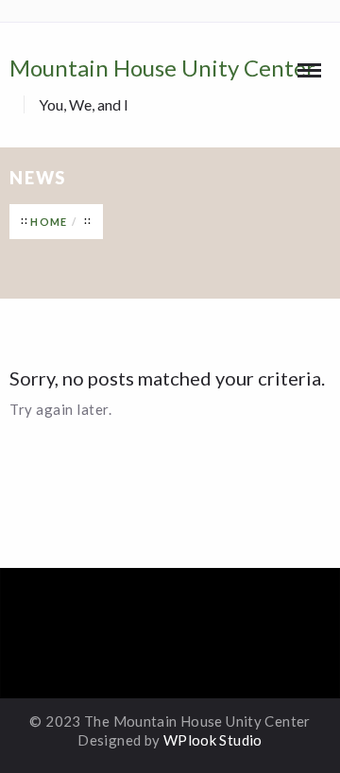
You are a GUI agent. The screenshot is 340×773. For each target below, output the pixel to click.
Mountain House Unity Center (162, 83)
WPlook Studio (213, 739)
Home (48, 221)
